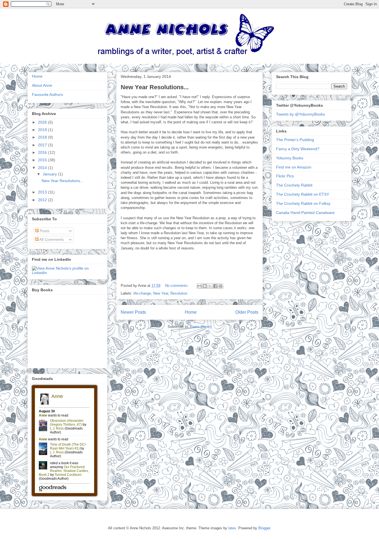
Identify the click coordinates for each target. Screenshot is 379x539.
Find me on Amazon (293, 167)
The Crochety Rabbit (294, 185)
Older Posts (246, 312)
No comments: (177, 285)
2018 (43, 137)
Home (191, 312)
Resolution (178, 293)
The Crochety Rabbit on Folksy (303, 203)
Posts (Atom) (200, 327)
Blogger (264, 528)
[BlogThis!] (205, 286)
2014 (43, 167)
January (50, 174)
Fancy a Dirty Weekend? (297, 149)
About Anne (42, 85)
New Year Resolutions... (155, 87)
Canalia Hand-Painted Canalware (305, 212)
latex (232, 528)
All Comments (51, 239)
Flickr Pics (285, 176)
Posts (44, 231)
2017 (43, 145)
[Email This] (199, 286)
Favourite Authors (47, 94)
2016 (43, 152)
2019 (43, 129)
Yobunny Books (289, 158)
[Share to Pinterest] (220, 286)
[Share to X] (210, 286)
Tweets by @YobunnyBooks (300, 114)
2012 (43, 200)
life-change (142, 293)
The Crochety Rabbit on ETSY (302, 194)
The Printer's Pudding (295, 139)
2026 (43, 122)
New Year (160, 293)
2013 (43, 192)
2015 (43, 160)
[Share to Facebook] (215, 286)
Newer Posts (133, 312)
